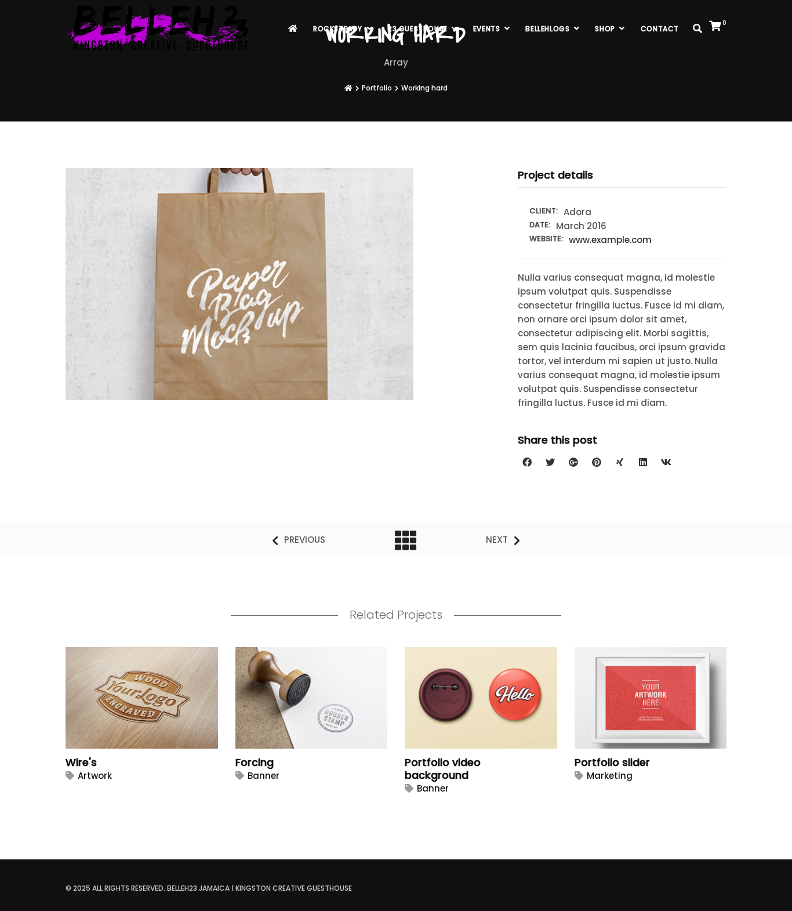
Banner (263, 776)
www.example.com (610, 240)
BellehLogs (547, 29)
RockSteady (337, 29)
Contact (660, 29)
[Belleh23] (160, 29)
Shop (605, 29)
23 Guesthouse (418, 29)
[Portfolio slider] (634, 700)
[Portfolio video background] (465, 700)
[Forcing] (295, 700)
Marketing (610, 776)
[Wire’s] (125, 700)
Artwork (95, 776)
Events (486, 29)
